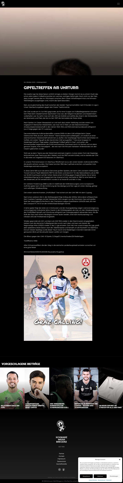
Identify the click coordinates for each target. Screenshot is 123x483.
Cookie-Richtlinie (93, 480)
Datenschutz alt (101, 480)
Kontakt (61, 456)
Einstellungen (114, 476)
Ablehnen (100, 476)
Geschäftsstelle (61, 464)
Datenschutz (61, 461)
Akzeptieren (86, 476)
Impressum (109, 480)
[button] (119, 459)
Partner (61, 453)
